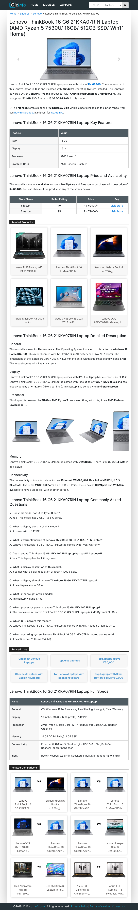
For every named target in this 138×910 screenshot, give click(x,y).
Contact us (118, 906)
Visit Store (117, 205)
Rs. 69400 (57, 112)
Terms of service (100, 906)
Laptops (66, 4)
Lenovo (37, 13)
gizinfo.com (38, 906)
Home (34, 4)
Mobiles (49, 4)
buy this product (24, 112)
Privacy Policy (79, 906)
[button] (18, 59)
